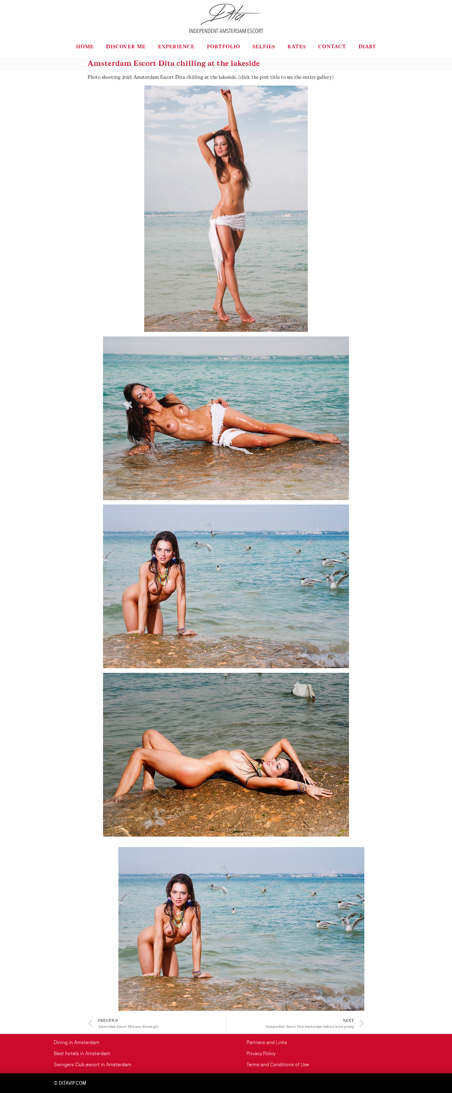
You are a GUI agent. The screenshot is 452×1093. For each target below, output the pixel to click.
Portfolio (223, 47)
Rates (296, 47)
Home (85, 47)
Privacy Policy (261, 1053)
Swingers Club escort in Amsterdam (92, 1064)
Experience (176, 47)
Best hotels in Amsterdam (82, 1053)
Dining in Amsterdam (76, 1042)
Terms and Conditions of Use (278, 1064)
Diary (367, 47)
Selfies (263, 47)
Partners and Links (267, 1042)
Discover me (126, 47)
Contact (332, 47)
